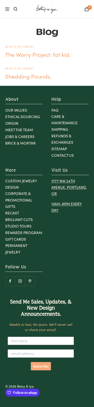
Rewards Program (23, 232)
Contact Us (62, 155)
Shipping (59, 129)
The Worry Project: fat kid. (37, 54)
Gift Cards (15, 239)
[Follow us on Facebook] (10, 281)
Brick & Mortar (20, 143)
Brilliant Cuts (19, 219)
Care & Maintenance (64, 119)
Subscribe (41, 366)
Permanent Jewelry (16, 248)
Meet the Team (19, 129)
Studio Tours (18, 226)
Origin (11, 123)
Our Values (16, 110)
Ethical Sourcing (22, 116)
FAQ (55, 110)
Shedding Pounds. (28, 76)
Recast (12, 213)
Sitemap (59, 148)
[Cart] (86, 9)
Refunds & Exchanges (62, 139)
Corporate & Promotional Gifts (18, 200)
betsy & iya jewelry (19, 46)
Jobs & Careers (20, 136)
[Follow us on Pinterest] (30, 281)
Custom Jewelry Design (21, 184)
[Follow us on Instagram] (20, 281)
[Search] (15, 9)
